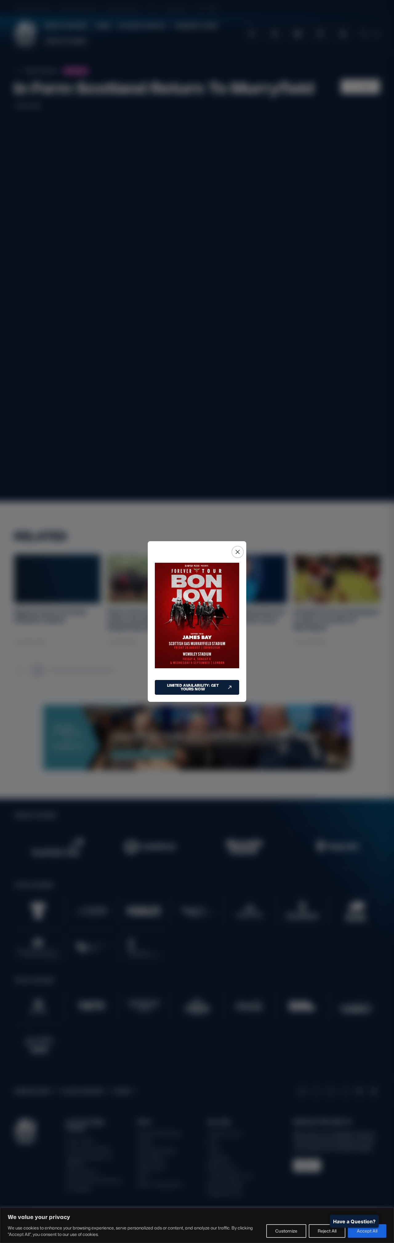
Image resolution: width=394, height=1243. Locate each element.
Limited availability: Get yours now (193, 687)
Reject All (327, 1231)
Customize (286, 1231)
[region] (197, 1225)
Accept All (367, 1231)
